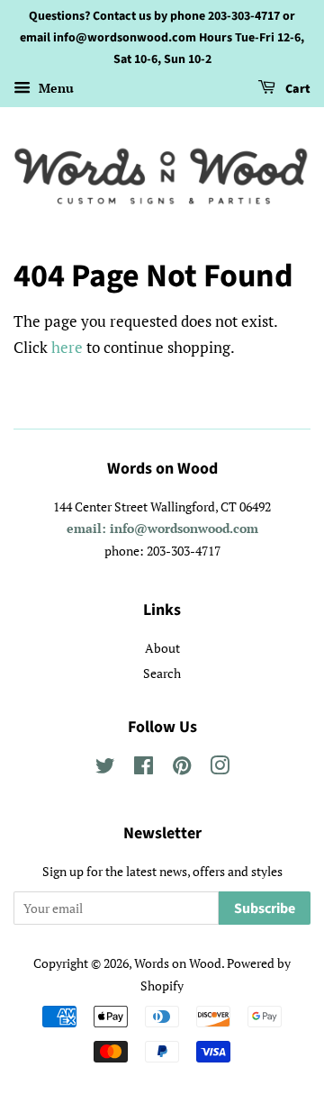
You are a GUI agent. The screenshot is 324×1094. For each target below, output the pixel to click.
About (162, 647)
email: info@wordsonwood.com (162, 528)
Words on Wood (177, 963)
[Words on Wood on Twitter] (105, 768)
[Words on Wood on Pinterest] (182, 768)
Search (162, 673)
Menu (54, 88)
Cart (296, 90)
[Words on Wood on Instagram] (220, 768)
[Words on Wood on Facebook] (143, 768)
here (67, 347)
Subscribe (264, 908)
